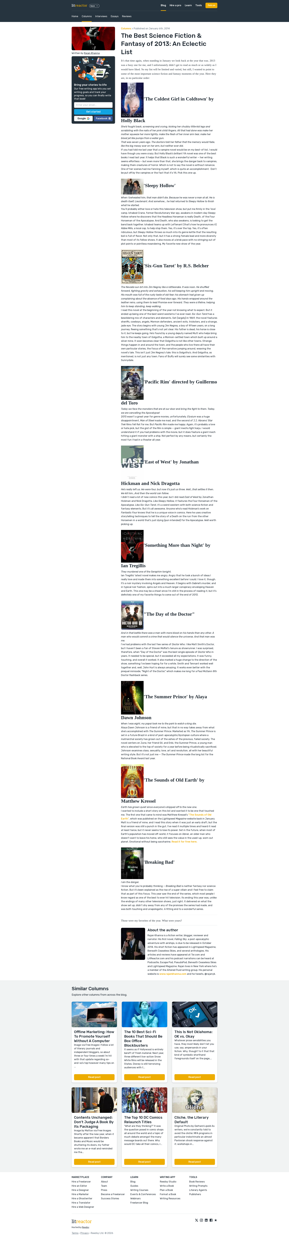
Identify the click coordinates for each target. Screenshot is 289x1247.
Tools (198, 5)
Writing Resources (170, 1198)
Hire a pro (175, 5)
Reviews (126, 16)
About (104, 1181)
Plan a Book (166, 1190)
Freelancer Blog (139, 1202)
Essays (114, 16)
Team (104, 1185)
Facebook (101, 118)
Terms (75, 1233)
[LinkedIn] (206, 1220)
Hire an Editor (79, 1185)
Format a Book (168, 1194)
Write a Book (167, 1185)
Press (104, 1190)
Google (82, 118)
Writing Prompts (198, 1185)
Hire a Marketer (80, 1194)
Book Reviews (197, 1181)
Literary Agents (198, 1190)
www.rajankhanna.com (172, 973)
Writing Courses (139, 1190)
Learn (188, 5)
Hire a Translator (81, 1202)
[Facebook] (211, 1220)
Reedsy (85, 1227)
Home (75, 16)
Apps (92, 6)
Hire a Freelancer (81, 1181)
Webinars (135, 1198)
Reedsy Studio (168, 1181)
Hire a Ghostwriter (82, 1198)
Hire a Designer (80, 1190)
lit (79, 5)
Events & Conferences (143, 1194)
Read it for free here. (184, 841)
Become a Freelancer (113, 1194)
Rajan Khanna (92, 53)
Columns (87, 16)
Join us (211, 5)
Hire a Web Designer (83, 1206)
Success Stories (110, 1198)
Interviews (101, 16)
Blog (163, 5)
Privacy (84, 1233)
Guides (134, 1185)
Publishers (195, 1194)
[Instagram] (201, 1220)
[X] (196, 1220)
